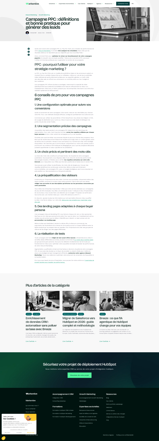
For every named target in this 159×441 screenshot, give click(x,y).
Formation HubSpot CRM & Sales (63, 410)
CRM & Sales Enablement (70, 314)
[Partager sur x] (29, 52)
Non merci (7, 432)
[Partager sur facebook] (29, 55)
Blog (107, 398)
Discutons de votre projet (79, 375)
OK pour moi (30, 432)
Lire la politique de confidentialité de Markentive (14, 427)
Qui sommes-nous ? (32, 405)
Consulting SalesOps (59, 401)
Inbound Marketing (31, 15)
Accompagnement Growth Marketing (91, 398)
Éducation (82, 426)
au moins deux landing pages (83, 240)
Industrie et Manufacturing (88, 420)
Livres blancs (110, 410)
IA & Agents (36, 314)
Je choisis (19, 432)
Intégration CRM (58, 398)
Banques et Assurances (86, 410)
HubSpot (29, 314)
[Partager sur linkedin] (29, 49)
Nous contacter (31, 408)
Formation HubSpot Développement (64, 416)
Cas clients (109, 401)
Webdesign (82, 401)
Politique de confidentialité (124, 435)
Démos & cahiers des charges (115, 414)
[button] (3, 438)
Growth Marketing (44, 15)
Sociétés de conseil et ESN (87, 416)
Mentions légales (108, 435)
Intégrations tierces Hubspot (115, 417)
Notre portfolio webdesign (114, 404)
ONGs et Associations (86, 423)
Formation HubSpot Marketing (62, 413)
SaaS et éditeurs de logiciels (88, 413)
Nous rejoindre (30, 412)
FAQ (107, 420)
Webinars (109, 407)
